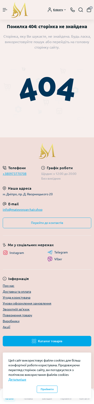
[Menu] (5, 9)
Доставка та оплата (17, 291)
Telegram (61, 252)
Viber (58, 259)
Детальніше (17, 379)
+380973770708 (14, 174)
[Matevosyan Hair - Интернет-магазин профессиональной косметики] (47, 151)
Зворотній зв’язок (16, 309)
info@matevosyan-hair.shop (22, 209)
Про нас (8, 286)
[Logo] (19, 10)
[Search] (80, 9)
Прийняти (47, 389)
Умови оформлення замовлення (27, 303)
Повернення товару (17, 315)
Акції (6, 327)
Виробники (11, 321)
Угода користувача (16, 297)
